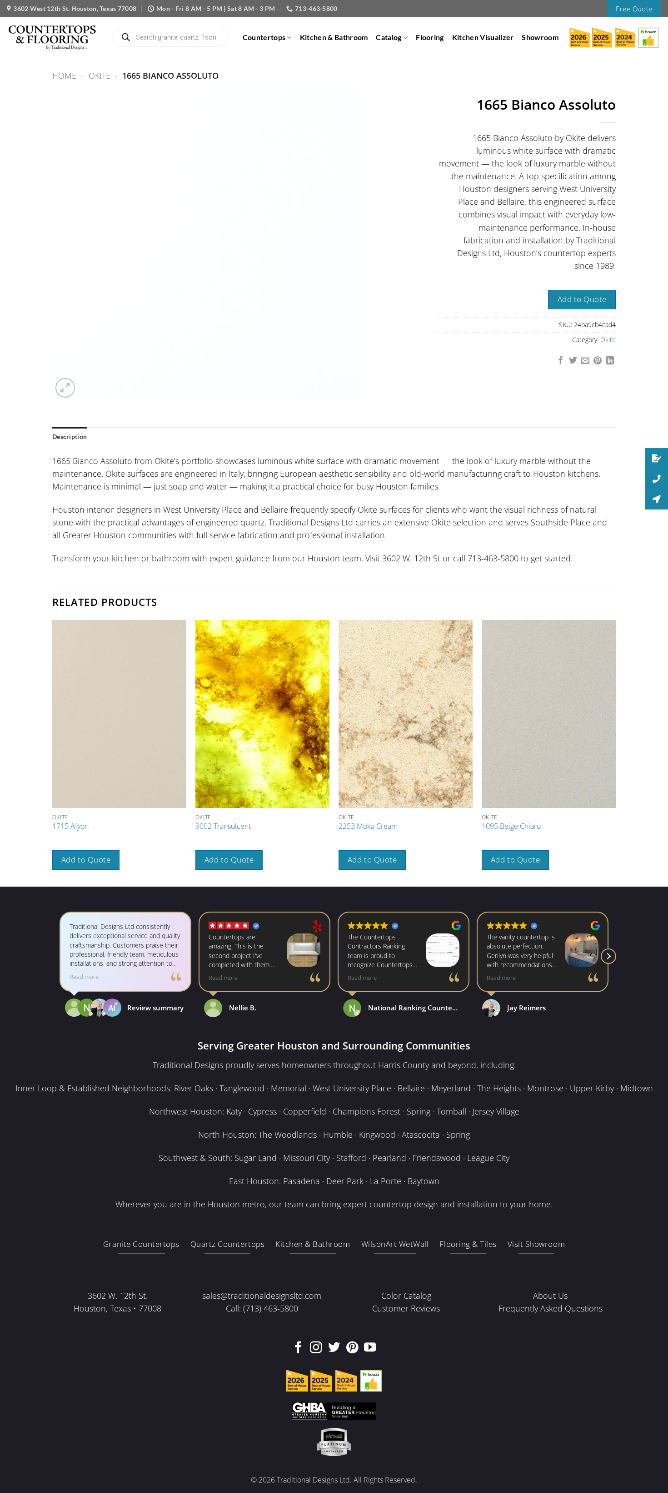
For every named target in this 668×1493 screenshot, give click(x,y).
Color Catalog (406, 1295)
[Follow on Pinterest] (352, 1348)
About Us (550, 1295)
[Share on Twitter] (573, 361)
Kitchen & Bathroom (334, 37)
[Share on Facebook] (561, 361)
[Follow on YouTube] (370, 1348)
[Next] (615, 752)
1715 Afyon (70, 826)
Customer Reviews (406, 1308)
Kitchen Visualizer (483, 37)
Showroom (540, 37)
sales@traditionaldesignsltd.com (261, 1295)
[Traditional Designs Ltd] (52, 37)
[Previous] (53, 752)
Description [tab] (69, 436)
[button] (65, 388)
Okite (99, 75)
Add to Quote (582, 299)
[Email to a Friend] (585, 361)
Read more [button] (84, 977)
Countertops (264, 37)
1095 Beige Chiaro (511, 826)
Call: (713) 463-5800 (262, 1308)
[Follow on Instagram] (316, 1348)
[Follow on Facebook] (298, 1348)
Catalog (388, 37)
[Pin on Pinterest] (597, 361)
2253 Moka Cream (368, 826)
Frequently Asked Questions (551, 1308)
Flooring (430, 37)
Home (64, 75)
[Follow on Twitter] (334, 1348)
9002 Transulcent (223, 826)
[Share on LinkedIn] (610, 361)
